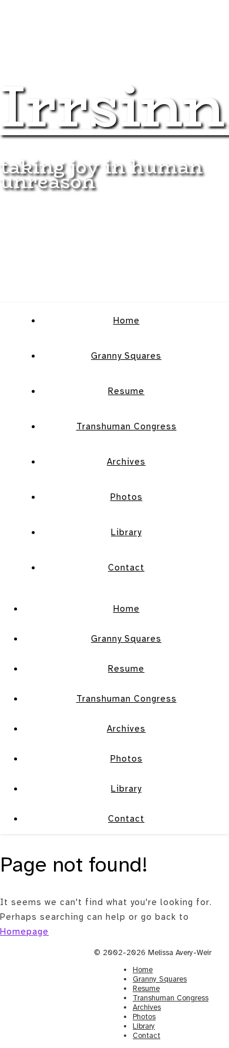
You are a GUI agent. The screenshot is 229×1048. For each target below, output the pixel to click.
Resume (126, 391)
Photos (126, 497)
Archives (126, 461)
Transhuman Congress (126, 426)
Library (126, 532)
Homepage (24, 931)
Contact (126, 567)
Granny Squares (126, 356)
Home (126, 320)
